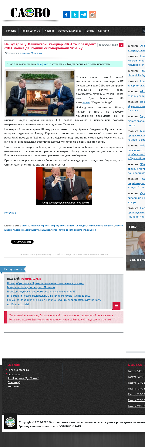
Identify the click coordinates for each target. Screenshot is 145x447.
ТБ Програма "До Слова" (23, 378)
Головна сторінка (18, 369)
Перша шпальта (30, 30)
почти (62, 230)
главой (8, 230)
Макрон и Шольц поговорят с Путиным (31, 287)
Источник (10, 212)
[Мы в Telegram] (84, 14)
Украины (35, 226)
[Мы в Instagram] (93, 14)
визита (69, 230)
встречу (55, 226)
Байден (71, 226)
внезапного (80, 230)
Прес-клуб (14, 382)
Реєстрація (14, 373)
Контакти (103, 30)
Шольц (25, 226)
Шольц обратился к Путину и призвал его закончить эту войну (45, 283)
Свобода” (81, 226)
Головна (11, 30)
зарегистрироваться (49, 319)
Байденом (109, 226)
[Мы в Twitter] (75, 14)
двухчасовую (32, 230)
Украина (45, 226)
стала (63, 226)
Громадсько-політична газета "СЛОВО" (30, 12)
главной (91, 230)
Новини (49, 30)
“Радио (91, 226)
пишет (86, 102)
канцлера (45, 230)
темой (54, 230)
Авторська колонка (69, 30)
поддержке (18, 230)
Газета (90, 30)
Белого (119, 226)
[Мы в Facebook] (67, 14)
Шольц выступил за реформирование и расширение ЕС (42, 291)
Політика (36, 53)
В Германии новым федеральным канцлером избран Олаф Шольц (48, 295)
